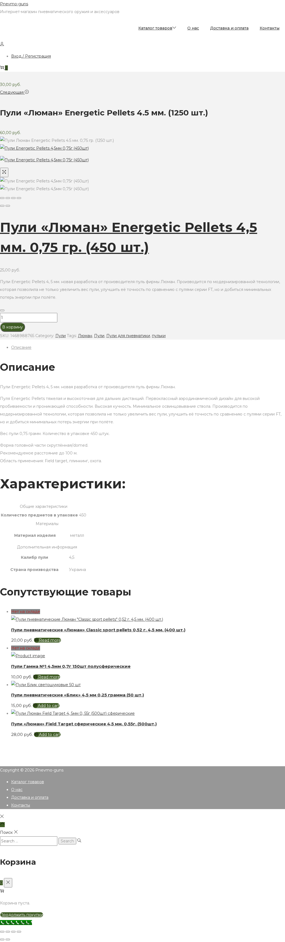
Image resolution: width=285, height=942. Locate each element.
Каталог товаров (27, 781)
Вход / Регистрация (31, 56)
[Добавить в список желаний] (2, 310)
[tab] (148, 347)
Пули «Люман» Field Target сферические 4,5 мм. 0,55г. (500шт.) (84, 723)
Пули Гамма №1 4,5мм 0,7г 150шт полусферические (71, 666)
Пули (60, 335)
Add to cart (49, 705)
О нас (17, 789)
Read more (50, 640)
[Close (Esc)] (2, 198)
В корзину (12, 327)
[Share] (8, 198)
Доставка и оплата (29, 797)
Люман (85, 335)
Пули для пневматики (128, 335)
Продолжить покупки (21, 914)
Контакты (20, 805)
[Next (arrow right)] (8, 939)
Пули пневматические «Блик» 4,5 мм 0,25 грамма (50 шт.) (77, 695)
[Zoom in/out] (19, 198)
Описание (21, 347)
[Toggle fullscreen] (13, 198)
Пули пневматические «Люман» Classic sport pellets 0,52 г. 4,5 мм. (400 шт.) (98, 629)
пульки (159, 335)
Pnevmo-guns (14, 3)
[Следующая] (8, 206)
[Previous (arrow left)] (2, 206)
